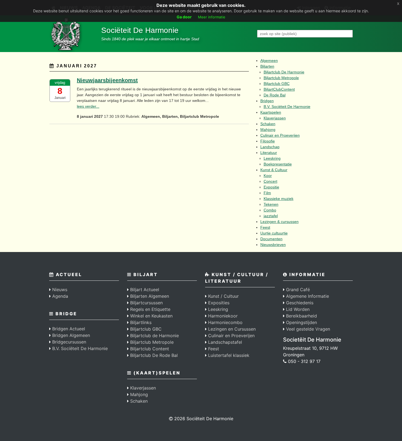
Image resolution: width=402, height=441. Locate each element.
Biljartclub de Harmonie (154, 335)
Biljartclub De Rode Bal (153, 355)
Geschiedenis (299, 302)
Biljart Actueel (144, 289)
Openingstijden (301, 322)
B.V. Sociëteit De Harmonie (287, 106)
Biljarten (267, 66)
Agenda (59, 296)
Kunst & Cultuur (273, 170)
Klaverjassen (275, 118)
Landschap (269, 147)
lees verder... (88, 106)
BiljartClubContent (279, 89)
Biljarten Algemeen (149, 296)
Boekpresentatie (278, 164)
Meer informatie (211, 17)
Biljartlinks (140, 322)
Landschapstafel (224, 342)
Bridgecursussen (68, 342)
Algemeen (269, 60)
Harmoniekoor (222, 316)
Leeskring (272, 158)
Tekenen (271, 204)
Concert (270, 181)
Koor (268, 175)
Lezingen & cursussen (279, 221)
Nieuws (59, 289)
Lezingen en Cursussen (231, 329)
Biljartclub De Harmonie (284, 72)
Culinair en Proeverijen (280, 135)
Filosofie (267, 141)
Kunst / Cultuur (223, 296)
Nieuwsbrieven (273, 244)
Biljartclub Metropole (281, 78)
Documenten (271, 239)
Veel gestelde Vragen (307, 329)
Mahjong (267, 129)
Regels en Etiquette (149, 309)
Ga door (184, 17)
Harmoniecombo (225, 322)
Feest (265, 227)
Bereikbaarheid (301, 316)
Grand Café (297, 289)
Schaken (267, 124)
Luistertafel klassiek (228, 355)
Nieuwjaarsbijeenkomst (107, 80)
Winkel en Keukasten (151, 316)
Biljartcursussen (146, 302)
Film (267, 193)
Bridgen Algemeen (70, 335)
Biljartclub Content (149, 348)
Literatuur (268, 152)
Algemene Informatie (307, 296)
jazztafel (271, 216)
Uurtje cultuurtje (274, 233)
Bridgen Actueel (68, 328)
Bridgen (267, 101)
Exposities (218, 302)
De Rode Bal (275, 95)
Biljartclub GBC (277, 83)
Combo (270, 210)
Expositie (271, 187)
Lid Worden (297, 309)
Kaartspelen (270, 112)
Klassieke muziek (278, 198)
